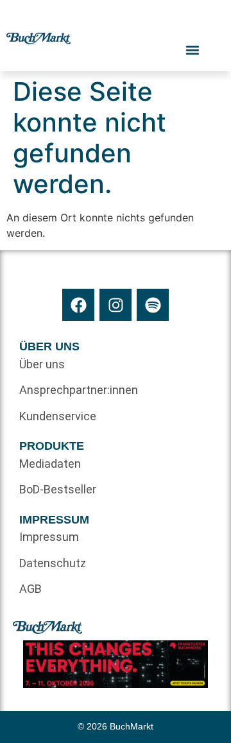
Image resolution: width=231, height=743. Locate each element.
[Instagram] (115, 305)
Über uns (42, 364)
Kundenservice (57, 416)
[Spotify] (153, 305)
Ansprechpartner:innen (67, 390)
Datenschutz (52, 563)
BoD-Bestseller (57, 489)
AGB (30, 588)
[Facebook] (78, 305)
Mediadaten (50, 463)
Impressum (49, 536)
